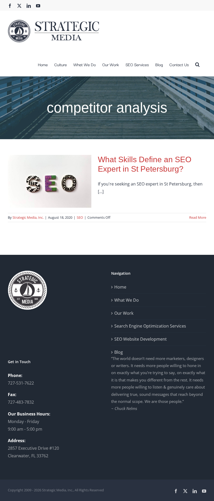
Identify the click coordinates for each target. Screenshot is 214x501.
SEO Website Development (140, 339)
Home (120, 287)
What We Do (126, 300)
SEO (80, 217)
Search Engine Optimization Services (150, 326)
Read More (197, 217)
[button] (197, 64)
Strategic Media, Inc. (28, 217)
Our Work (123, 313)
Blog (118, 352)
